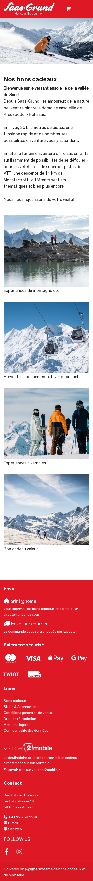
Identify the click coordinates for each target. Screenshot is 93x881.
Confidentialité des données (26, 730)
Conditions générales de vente (28, 713)
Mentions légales (17, 725)
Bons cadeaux (15, 701)
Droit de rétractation (20, 719)
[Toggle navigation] (84, 9)
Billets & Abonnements (21, 707)
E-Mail (13, 823)
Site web (15, 829)
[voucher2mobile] (29, 748)
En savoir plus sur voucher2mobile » (32, 770)
